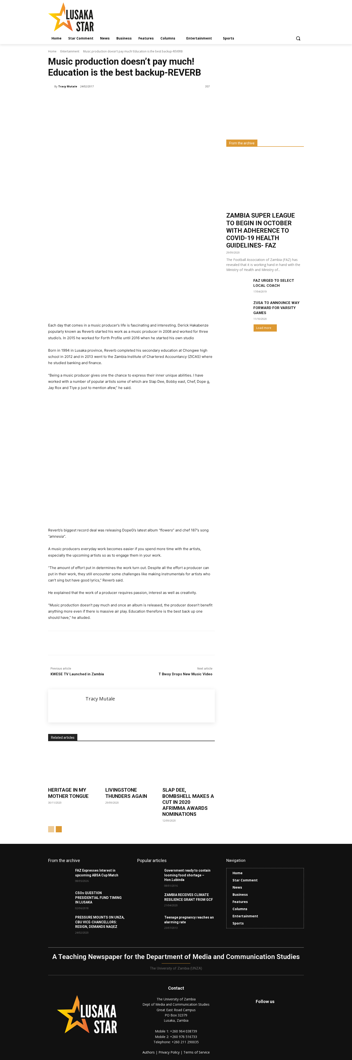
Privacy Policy (170, 1052)
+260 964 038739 (183, 1031)
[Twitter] (276, 1021)
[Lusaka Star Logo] (86, 16)
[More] (127, 643)
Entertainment (69, 51)
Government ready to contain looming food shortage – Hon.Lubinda (187, 875)
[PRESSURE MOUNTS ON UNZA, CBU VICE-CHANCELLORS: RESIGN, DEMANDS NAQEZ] (59, 923)
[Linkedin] (104, 643)
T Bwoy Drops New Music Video (185, 674)
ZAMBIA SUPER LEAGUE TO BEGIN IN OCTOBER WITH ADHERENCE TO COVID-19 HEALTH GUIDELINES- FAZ (260, 230)
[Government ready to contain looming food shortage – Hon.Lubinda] (148, 876)
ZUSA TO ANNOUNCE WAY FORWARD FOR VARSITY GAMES (276, 308)
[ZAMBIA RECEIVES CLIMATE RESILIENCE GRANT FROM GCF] (148, 901)
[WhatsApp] (115, 643)
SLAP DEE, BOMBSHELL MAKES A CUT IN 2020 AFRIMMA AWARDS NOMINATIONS (188, 802)
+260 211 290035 (185, 1042)
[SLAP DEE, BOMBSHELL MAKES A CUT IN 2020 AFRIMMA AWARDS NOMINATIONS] (188, 765)
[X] (93, 643)
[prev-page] (51, 829)
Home (52, 51)
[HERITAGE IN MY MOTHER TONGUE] (74, 765)
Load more (263, 328)
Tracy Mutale (67, 86)
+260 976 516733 (183, 1036)
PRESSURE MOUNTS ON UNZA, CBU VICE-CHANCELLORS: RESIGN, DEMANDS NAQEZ (100, 922)
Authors (149, 1052)
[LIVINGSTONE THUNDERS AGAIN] (131, 765)
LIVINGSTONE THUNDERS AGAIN (126, 793)
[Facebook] (82, 643)
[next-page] (59, 829)
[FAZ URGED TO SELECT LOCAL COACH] (238, 286)
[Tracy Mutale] (51, 86)
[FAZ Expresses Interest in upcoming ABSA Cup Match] (59, 876)
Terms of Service (196, 1052)
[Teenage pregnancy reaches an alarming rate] (148, 923)
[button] (298, 38)
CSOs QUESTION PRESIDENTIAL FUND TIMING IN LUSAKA (98, 897)
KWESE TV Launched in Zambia (77, 674)
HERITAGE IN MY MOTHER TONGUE (68, 793)
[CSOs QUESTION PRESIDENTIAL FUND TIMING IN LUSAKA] (59, 899)
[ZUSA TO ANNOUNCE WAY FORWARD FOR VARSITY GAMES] (238, 308)
